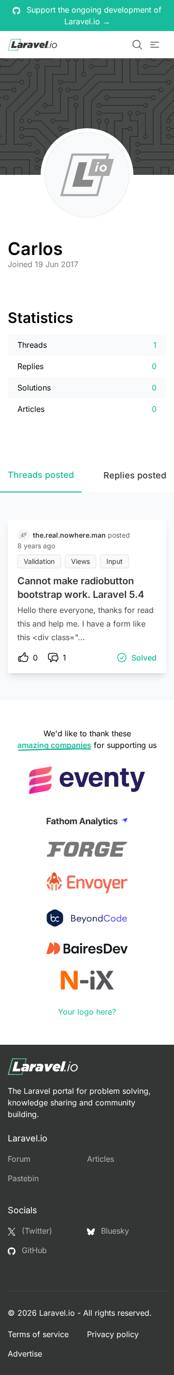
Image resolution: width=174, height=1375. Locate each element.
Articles (100, 1159)
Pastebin (23, 1178)
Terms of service (38, 1334)
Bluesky (114, 1231)
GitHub (33, 1250)
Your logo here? (87, 1012)
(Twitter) (35, 1231)
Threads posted (41, 475)
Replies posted (134, 475)
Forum (19, 1159)
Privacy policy (113, 1334)
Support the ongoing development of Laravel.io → (92, 15)
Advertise (25, 1353)
